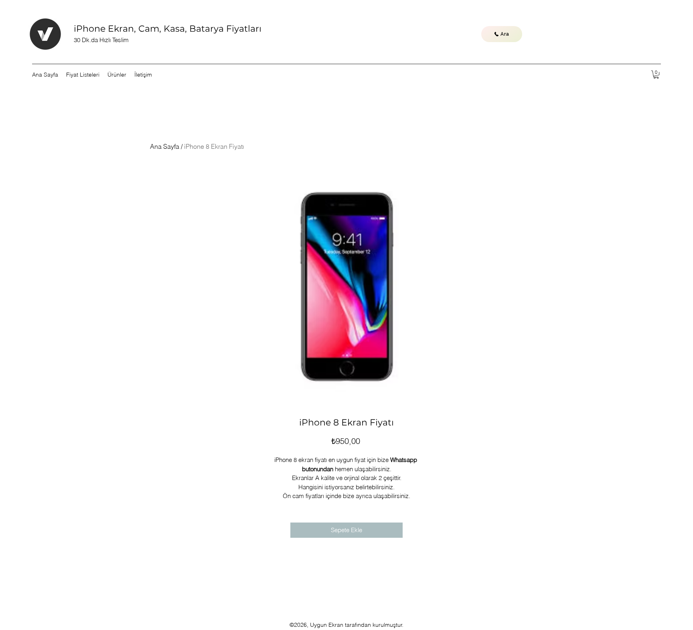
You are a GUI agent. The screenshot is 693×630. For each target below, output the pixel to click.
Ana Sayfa (164, 146)
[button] (656, 75)
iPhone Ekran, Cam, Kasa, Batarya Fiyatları (167, 28)
